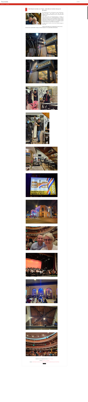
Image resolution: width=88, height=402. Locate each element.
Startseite (7, 4)
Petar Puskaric (51, 358)
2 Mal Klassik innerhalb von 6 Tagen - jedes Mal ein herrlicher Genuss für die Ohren (44, 9)
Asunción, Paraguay (46, 360)
